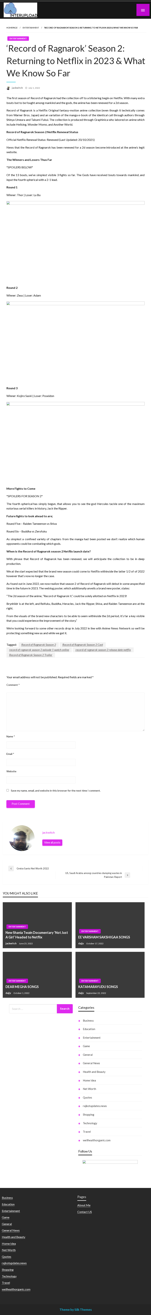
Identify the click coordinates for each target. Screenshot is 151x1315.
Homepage (11, 27)
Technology (90, 1123)
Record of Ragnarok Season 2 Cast (82, 644)
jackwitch (17, 87)
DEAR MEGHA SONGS (22, 987)
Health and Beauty (94, 1071)
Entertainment (31, 27)
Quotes (87, 1097)
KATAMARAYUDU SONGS (98, 987)
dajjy (81, 943)
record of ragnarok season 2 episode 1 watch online (39, 649)
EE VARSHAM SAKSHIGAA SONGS (104, 937)
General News (91, 1063)
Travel (87, 1131)
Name (10, 736)
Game (86, 1046)
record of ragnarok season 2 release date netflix (103, 649)
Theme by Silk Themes (75, 1310)
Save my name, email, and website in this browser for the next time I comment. (56, 790)
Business (88, 1020)
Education (89, 1029)
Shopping (88, 1114)
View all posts (52, 842)
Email (10, 753)
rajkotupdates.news (95, 1106)
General (88, 1054)
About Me (83, 1205)
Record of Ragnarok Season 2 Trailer (30, 655)
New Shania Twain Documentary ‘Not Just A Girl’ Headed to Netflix (37, 935)
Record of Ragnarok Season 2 (38, 644)
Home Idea (89, 1080)
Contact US (84, 1211)
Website (11, 771)
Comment (13, 684)
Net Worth (89, 1088)
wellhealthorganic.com (96, 1140)
